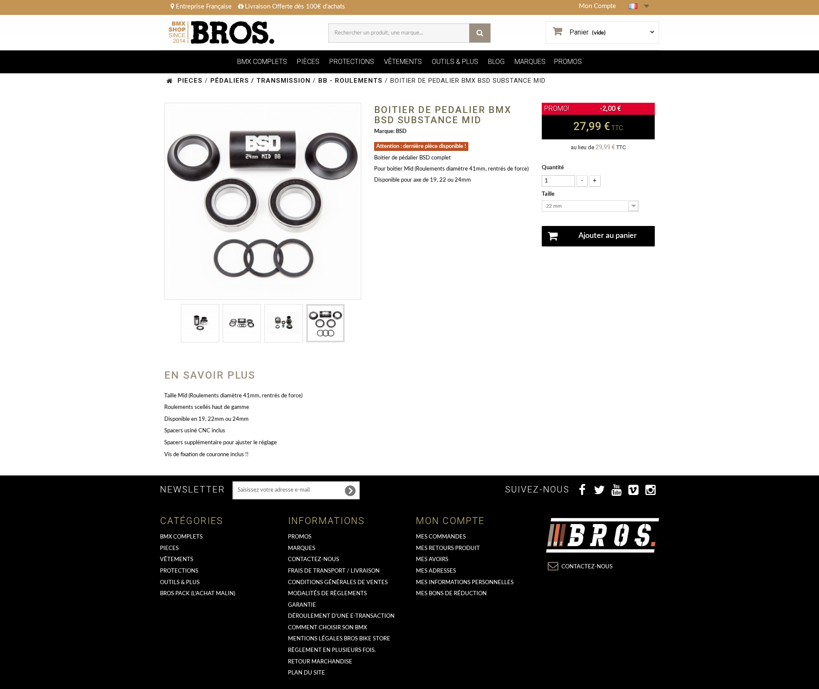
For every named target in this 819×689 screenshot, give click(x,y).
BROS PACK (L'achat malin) (197, 593)
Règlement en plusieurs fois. (332, 650)
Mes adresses (436, 571)
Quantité (553, 168)
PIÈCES (308, 62)
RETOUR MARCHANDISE (320, 662)
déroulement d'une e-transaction (341, 616)
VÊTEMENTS (403, 62)
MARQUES (530, 62)
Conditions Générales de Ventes (338, 582)
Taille (549, 194)
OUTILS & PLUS (455, 62)
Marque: (384, 131)
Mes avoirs (432, 559)
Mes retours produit (448, 548)
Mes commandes (441, 537)
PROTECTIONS (351, 62)
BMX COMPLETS (262, 62)
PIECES (169, 548)
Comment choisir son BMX (327, 628)
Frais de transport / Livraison (334, 571)
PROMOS (568, 62)
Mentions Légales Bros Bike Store (339, 639)
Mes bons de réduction (451, 593)
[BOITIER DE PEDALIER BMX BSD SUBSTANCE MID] (200, 323)
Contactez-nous (313, 559)
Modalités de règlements (327, 593)
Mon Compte (597, 6)
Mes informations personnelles (465, 582)
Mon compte (450, 520)
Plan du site (306, 673)
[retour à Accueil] (169, 81)
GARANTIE (302, 605)
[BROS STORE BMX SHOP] (222, 32)
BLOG (496, 62)
